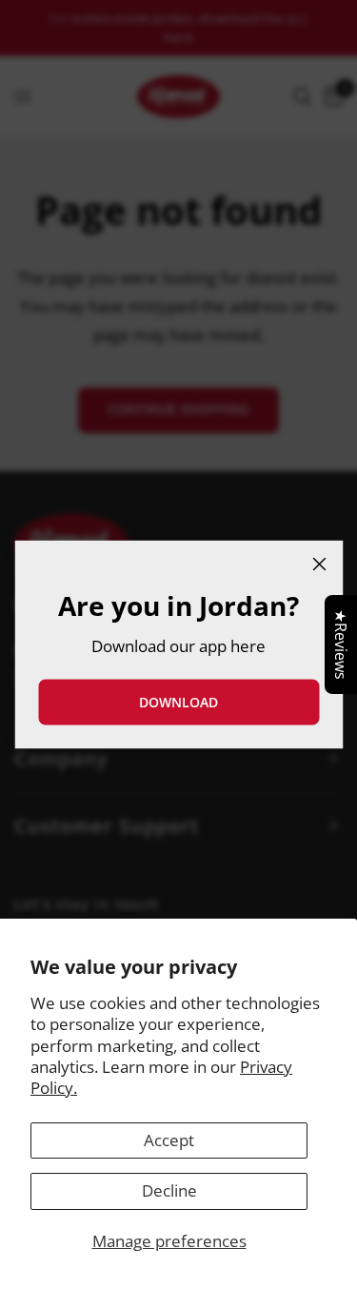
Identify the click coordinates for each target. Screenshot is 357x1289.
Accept (169, 1140)
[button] (178, 701)
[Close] (319, 564)
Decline (169, 1190)
